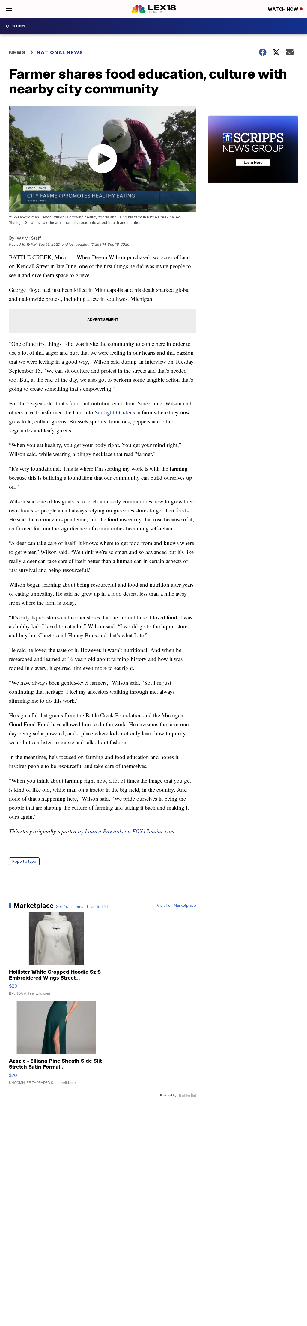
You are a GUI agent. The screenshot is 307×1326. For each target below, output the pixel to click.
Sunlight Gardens (115, 412)
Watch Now (284, 9)
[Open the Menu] (9, 9)
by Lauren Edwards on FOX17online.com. (127, 831)
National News (60, 52)
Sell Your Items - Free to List (82, 907)
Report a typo (24, 861)
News (17, 52)
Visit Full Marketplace (176, 905)
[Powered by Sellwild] (187, 1095)
